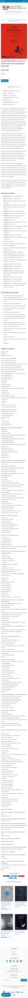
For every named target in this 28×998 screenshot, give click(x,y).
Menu (4, 1)
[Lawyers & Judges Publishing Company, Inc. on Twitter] (7, 961)
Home (3, 19)
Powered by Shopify (14, 987)
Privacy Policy (14, 954)
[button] (4, 909)
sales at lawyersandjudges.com (15, 971)
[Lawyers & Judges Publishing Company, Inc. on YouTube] (21, 961)
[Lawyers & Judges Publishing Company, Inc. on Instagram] (17, 961)
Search (14, 951)
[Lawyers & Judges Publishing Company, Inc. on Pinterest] (14, 961)
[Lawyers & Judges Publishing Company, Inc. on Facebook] (10, 961)
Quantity (3, 73)
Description (11, 86)
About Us (14, 953)
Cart (26, 1)
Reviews (17, 86)
